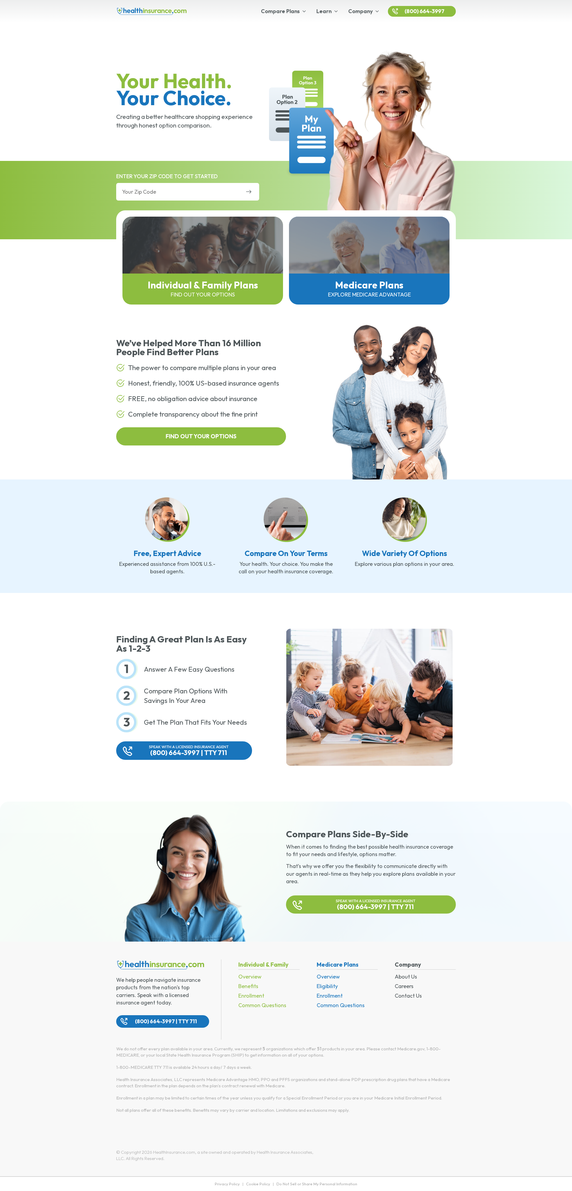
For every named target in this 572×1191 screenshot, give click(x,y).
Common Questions (262, 1005)
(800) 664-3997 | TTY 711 (189, 750)
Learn (324, 11)
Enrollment (251, 995)
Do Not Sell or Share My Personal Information (316, 1183)
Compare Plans (280, 11)
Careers (404, 986)
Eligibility (327, 986)
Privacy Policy (227, 1183)
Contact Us (408, 995)
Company (360, 11)
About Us (406, 976)
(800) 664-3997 (424, 11)
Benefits (248, 986)
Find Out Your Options (201, 436)
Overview (250, 976)
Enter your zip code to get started (167, 176)
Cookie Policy (258, 1183)
